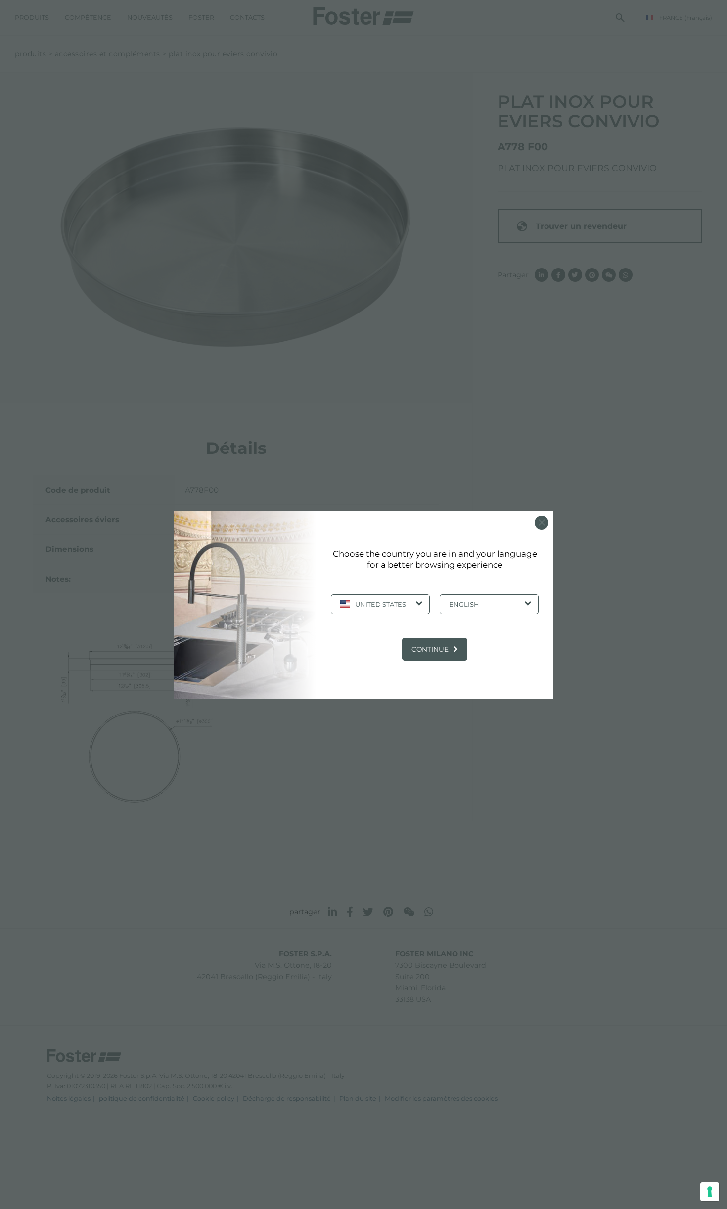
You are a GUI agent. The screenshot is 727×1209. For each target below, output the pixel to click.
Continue (430, 649)
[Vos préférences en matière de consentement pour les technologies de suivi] (709, 1191)
